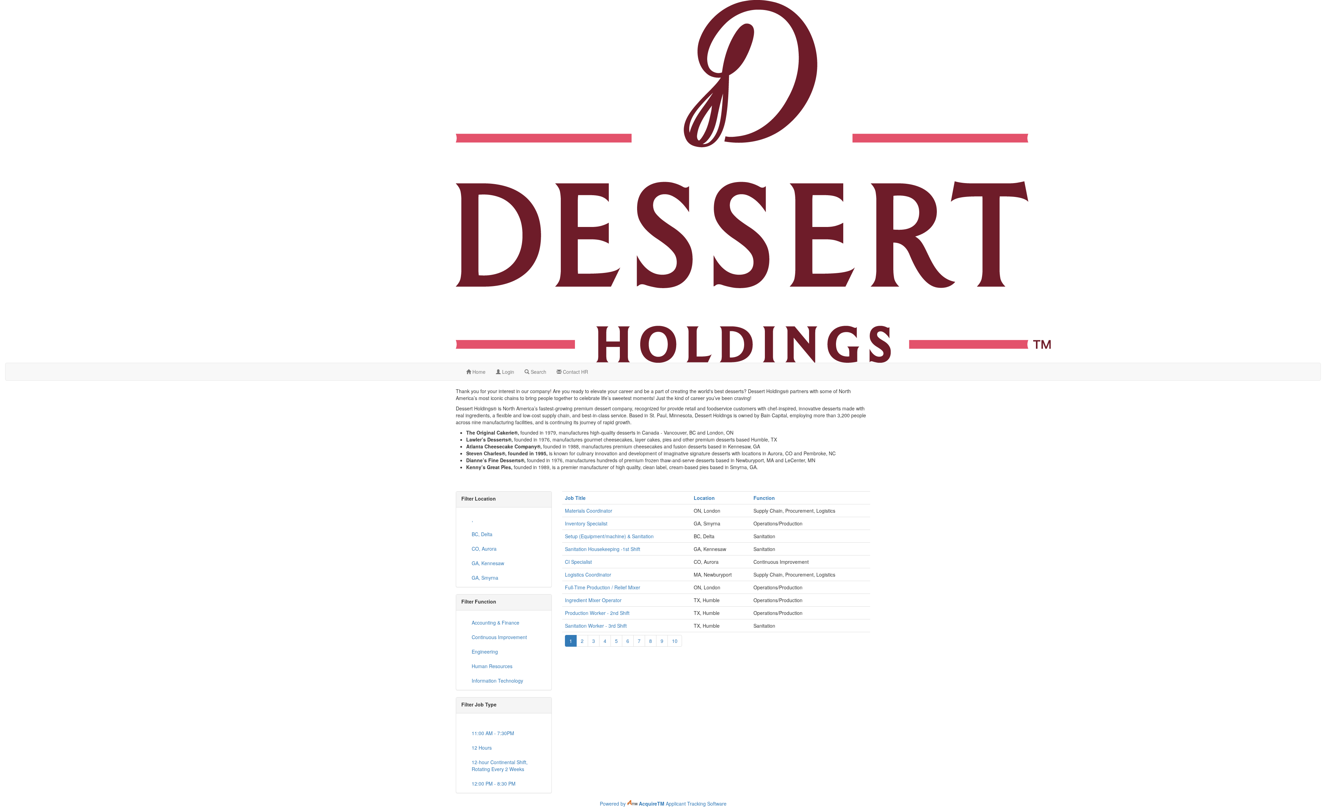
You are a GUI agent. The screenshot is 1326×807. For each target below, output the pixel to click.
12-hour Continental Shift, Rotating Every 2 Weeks (500, 765)
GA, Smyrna (485, 577)
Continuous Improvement (499, 637)
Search (537, 371)
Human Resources (492, 666)
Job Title (575, 497)
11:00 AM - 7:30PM (493, 733)
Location (704, 497)
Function (764, 497)
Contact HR (574, 371)
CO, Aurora (484, 548)
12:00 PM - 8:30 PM (494, 783)
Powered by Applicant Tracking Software (663, 803)
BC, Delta (482, 534)
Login (507, 371)
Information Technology (497, 680)
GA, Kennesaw (488, 563)
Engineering (485, 651)
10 (675, 640)
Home (478, 371)
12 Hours (482, 747)
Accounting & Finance (495, 622)
